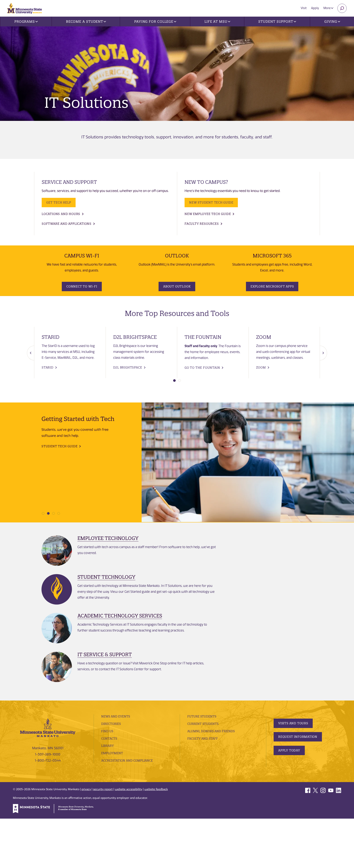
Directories (111, 724)
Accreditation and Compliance (127, 760)
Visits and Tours (293, 723)
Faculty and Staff (202, 738)
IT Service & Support (104, 654)
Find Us (107, 731)
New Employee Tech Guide (208, 214)
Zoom (261, 367)
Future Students (201, 716)
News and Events (115, 716)
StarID (47, 367)
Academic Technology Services (119, 616)
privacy (86, 789)
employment (112, 753)
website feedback (156, 789)
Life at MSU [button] (215, 21)
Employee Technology (107, 538)
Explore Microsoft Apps (272, 286)
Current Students (202, 724)
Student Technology (106, 577)
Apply (315, 8)
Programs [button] (24, 21)
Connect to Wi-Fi (81, 286)
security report (103, 789)
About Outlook (177, 286)
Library (107, 746)
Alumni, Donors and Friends (211, 731)
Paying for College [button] (153, 21)
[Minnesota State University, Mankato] (48, 727)
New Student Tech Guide (211, 202)
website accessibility (128, 789)
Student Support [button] (275, 21)
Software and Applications (66, 224)
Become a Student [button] (84, 21)
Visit (304, 8)
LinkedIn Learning (57, 459)
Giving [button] (330, 21)
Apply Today (289, 750)
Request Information (297, 737)
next (323, 353)
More (327, 8)
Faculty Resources (202, 224)
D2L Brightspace (127, 367)
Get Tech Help (58, 202)
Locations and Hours (61, 214)
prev (30, 353)
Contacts (109, 738)
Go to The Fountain (202, 367)
